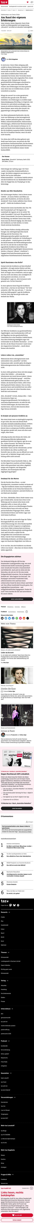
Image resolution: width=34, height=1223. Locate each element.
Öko (2, 921)
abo (2, 1013)
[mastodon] (10, 906)
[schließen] (31, 1188)
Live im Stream (5, 1110)
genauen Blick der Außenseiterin (15, 439)
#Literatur (17, 607)
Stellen (3, 997)
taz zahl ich (4, 1021)
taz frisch (3, 1082)
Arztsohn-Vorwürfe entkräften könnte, (14, 424)
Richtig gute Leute (6, 969)
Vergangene (4, 1114)
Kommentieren (12, 611)
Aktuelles (3, 985)
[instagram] (18, 906)
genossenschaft (5, 1017)
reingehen (4, 1066)
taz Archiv (4, 1142)
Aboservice (4, 1183)
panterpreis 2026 (6, 1033)
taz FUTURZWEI (5, 1134)
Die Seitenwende (6, 993)
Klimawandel (4, 957)
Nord (2, 941)
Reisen (3, 1155)
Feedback (4, 1179)
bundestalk (4, 1046)
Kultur (9, 10)
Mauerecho (4, 1058)
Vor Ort (3, 1106)
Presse (3, 1001)
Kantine (3, 1159)
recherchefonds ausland (8, 1025)
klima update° (5, 1054)
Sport (2, 933)
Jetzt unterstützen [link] (17, 599)
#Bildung (23, 607)
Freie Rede (4, 1062)
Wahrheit (3, 945)
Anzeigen (3, 1167)
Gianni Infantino (5, 965)
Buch (14, 10)
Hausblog (4, 989)
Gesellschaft (4, 925)
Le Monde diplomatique (8, 1139)
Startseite (3, 10)
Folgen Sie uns (4, 905)
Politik (3, 917)
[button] (32, 2)
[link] (5, 7)
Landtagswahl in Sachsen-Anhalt (10, 961)
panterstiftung (5, 1029)
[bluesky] (14, 906)
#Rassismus (10, 607)
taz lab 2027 (4, 1118)
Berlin (2, 937)
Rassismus (20, 10)
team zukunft (5, 1078)
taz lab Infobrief (5, 1090)
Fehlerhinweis (20, 611)
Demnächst (4, 1102)
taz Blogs (3, 1131)
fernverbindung (5, 1050)
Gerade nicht (25, 1188)
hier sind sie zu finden (25, 832)
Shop (2, 1163)
